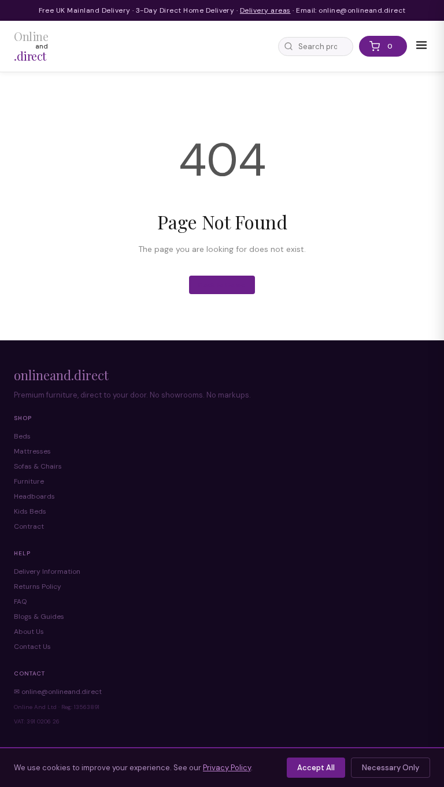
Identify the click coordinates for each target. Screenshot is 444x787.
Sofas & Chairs (38, 466)
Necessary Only (390, 768)
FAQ (20, 601)
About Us (29, 631)
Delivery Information (47, 571)
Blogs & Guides (39, 616)
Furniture (29, 481)
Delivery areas (265, 10)
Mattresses (32, 451)
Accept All (316, 768)
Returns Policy (37, 586)
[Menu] (421, 46)
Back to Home (222, 284)
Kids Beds (30, 511)
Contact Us (32, 646)
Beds (22, 436)
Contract (29, 526)
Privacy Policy (227, 768)
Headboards (34, 496)
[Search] (288, 46)
